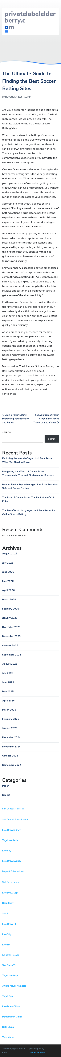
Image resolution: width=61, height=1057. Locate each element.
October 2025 (10, 645)
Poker (5, 786)
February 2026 (10, 608)
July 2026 (7, 562)
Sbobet (6, 795)
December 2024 (11, 737)
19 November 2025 (12, 96)
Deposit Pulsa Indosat (13, 871)
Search (6, 432)
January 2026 (9, 618)
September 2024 (11, 765)
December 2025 (11, 627)
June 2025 (8, 682)
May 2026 (8, 581)
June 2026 (8, 572)
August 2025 (9, 663)
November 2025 (11, 636)
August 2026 (9, 553)
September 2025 (11, 654)
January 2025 (9, 728)
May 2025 (8, 691)
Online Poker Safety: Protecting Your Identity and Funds (15, 418)
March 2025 (9, 709)
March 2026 (9, 599)
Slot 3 (5, 913)
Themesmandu (37, 1052)
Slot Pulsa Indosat (11, 882)
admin (27, 96)
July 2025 (7, 673)
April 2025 (8, 700)
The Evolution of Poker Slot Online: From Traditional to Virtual (46, 418)
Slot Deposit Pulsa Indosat (15, 819)
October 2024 (10, 755)
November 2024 (11, 746)
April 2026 (8, 590)
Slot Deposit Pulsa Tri (13, 808)
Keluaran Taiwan (11, 955)
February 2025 (10, 719)
